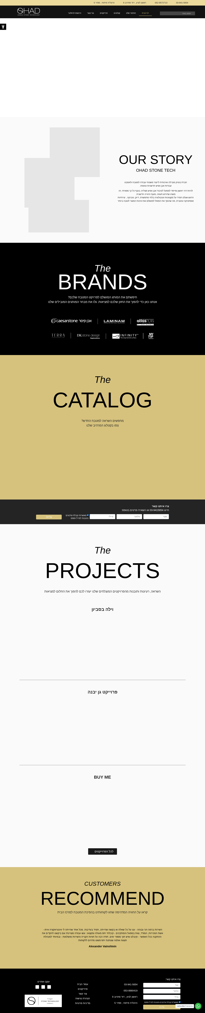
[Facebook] (49, 987)
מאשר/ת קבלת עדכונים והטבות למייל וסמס (161, 1002)
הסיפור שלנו (131, 13)
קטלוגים (117, 13)
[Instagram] (43, 987)
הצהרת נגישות (82, 998)
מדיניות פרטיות (82, 1003)
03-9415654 (156, 510)
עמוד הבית (82, 984)
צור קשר (90, 13)
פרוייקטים (104, 13)
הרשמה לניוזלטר (74, 13)
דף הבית (145, 13)
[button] (3, 27)
